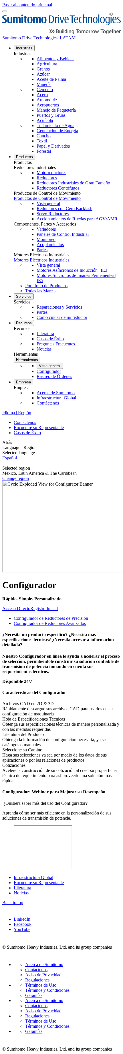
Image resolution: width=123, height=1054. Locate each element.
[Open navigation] (4, 11)
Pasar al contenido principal (27, 4)
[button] (67, 53)
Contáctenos (25, 422)
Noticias (21, 892)
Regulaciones (37, 979)
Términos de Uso (40, 985)
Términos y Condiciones (47, 990)
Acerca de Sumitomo (44, 964)
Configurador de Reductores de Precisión (51, 618)
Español (9, 457)
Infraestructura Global (33, 877)
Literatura (22, 887)
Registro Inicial (44, 608)
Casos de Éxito (27, 432)
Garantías (33, 995)
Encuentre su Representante (39, 427)
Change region (15, 478)
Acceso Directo (16, 608)
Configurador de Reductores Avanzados (50, 623)
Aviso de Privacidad (43, 974)
